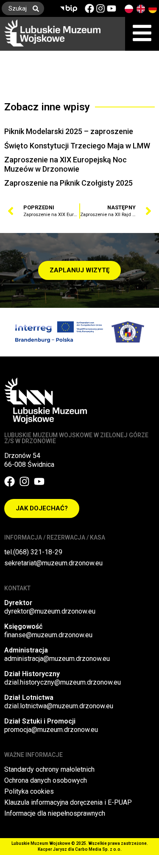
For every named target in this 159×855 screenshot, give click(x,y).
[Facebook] (89, 8)
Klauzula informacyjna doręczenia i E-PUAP (68, 802)
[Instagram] (100, 8)
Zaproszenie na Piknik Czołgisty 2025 (68, 182)
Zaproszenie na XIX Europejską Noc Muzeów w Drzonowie (65, 164)
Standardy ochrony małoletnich (49, 769)
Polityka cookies (29, 791)
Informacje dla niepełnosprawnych (54, 813)
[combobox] (15, 8)
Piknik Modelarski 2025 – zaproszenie (68, 131)
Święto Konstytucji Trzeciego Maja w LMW (77, 145)
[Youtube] (111, 8)
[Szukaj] (37, 8)
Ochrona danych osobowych (45, 780)
